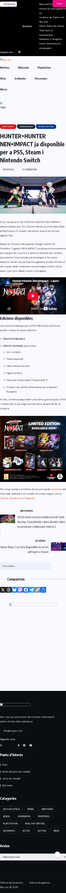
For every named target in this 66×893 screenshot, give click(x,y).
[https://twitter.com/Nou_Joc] (1, 745)
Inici (4, 764)
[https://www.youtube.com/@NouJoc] (30, 745)
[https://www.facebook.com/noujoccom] (18, 745)
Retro (26, 830)
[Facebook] (26, 590)
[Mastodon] (20, 590)
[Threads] (9, 590)
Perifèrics (44, 816)
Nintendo (23, 67)
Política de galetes (39, 882)
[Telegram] (32, 590)
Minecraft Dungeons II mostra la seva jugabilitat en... (52, 9)
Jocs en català (11, 778)
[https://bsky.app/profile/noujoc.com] (7, 745)
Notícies (4, 67)
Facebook (15, 498)
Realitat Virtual (35, 823)
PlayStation (44, 67)
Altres (3, 89)
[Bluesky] (14, 590)
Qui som (7, 785)
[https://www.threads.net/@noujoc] (13, 745)
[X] (3, 590)
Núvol (6, 816)
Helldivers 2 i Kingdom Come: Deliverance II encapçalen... (50, 44)
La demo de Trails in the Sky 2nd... (51, 19)
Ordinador (20, 78)
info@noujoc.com (13, 730)
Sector (41, 830)
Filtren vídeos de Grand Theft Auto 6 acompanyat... (51, 30)
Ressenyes (41, 78)
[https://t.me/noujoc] (24, 745)
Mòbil (30, 809)
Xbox (3, 78)
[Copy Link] (37, 590)
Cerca (59, 3)
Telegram (29, 498)
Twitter (4, 498)
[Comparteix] (43, 590)
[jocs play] (33, 636)
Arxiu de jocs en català (16, 771)
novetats (56, 489)
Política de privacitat (11, 882)
